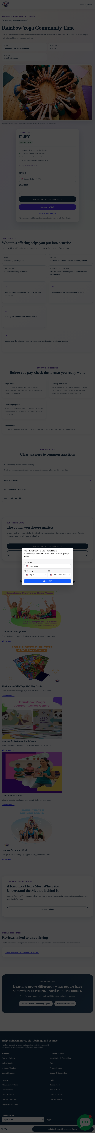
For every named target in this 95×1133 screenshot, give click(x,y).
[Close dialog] (71, 549)
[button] (47, 566)
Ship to (29, 562)
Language (30, 571)
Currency (54, 571)
